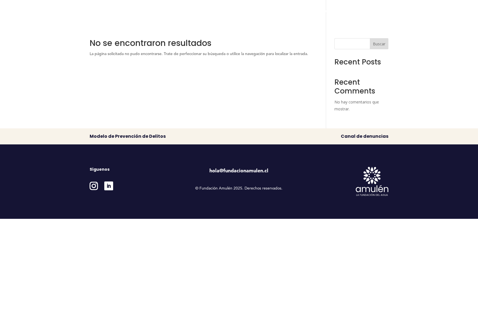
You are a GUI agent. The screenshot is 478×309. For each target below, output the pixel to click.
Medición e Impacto (340, 11)
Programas (276, 11)
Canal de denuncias (364, 136)
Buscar (379, 43)
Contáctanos (376, 11)
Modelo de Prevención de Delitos (128, 136)
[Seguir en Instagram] (93, 186)
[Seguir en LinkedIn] (108, 185)
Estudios (307, 11)
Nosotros (245, 11)
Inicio (225, 11)
